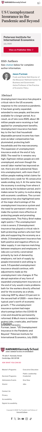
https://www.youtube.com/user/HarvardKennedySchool (23, 419)
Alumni (4, 384)
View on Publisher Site (20, 50)
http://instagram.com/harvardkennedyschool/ (26, 419)
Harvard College (22, 412)
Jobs (24, 384)
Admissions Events (9, 380)
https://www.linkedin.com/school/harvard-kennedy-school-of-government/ (19, 419)
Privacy (5, 395)
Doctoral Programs (9, 376)
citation (9, 65)
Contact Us (6, 391)
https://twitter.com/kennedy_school (15, 419)
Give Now (26, 380)
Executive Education (30, 370)
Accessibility (7, 399)
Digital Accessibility (9, 403)
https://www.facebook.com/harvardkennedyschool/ (12, 419)
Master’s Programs (9, 370)
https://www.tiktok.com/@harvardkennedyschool (30, 418)
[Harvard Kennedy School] (14, 2)
